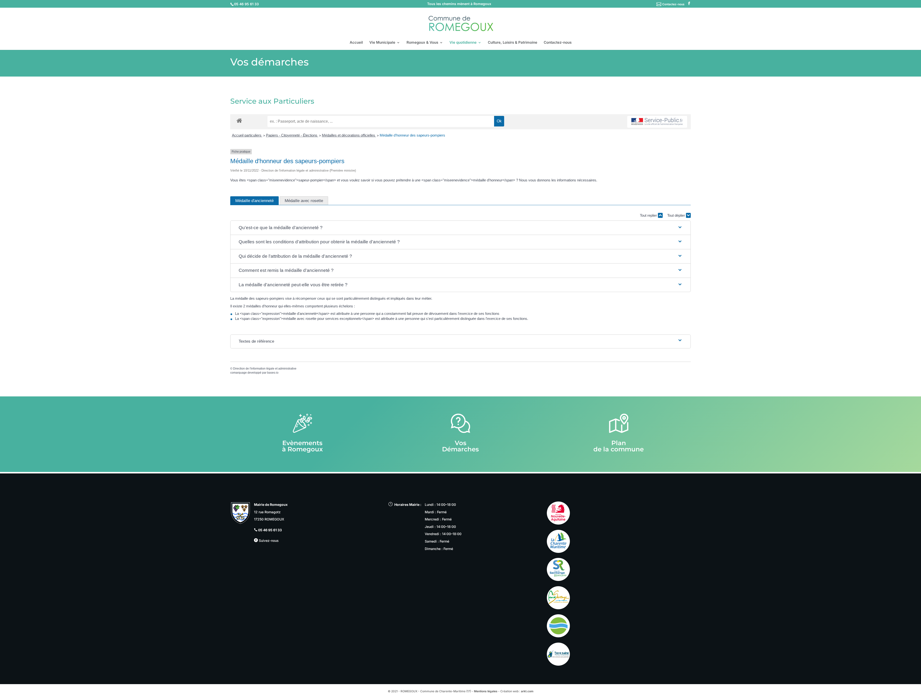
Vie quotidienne (463, 43)
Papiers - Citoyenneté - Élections (292, 135)
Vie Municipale (382, 43)
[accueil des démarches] (239, 120)
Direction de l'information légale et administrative (264, 368)
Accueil (356, 43)
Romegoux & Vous (422, 43)
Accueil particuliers (247, 135)
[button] (460, 228)
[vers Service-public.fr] (657, 122)
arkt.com (527, 691)
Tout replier (649, 215)
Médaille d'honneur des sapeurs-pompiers (412, 135)
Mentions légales (485, 691)
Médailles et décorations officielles (349, 135)
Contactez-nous (673, 4)
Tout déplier (676, 215)
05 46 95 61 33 (270, 530)
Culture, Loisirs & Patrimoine (512, 43)
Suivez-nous (268, 540)
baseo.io (272, 372)
